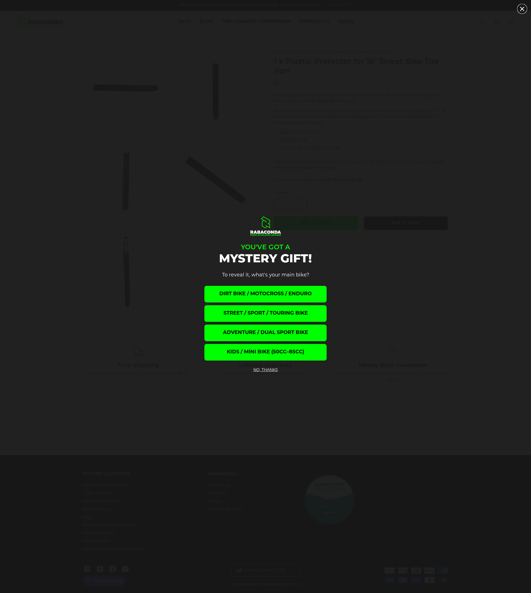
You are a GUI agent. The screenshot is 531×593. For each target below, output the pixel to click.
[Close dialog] (522, 8)
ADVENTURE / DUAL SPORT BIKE (265, 332)
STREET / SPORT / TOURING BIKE (265, 313)
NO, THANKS (265, 370)
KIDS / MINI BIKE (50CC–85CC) (265, 352)
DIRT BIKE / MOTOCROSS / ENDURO (265, 294)
